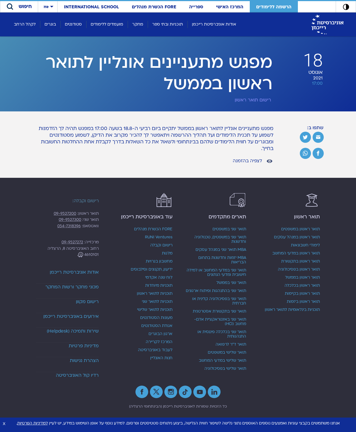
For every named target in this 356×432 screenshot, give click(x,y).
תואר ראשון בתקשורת (300, 261)
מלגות (167, 253)
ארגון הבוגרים (160, 334)
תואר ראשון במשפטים (300, 229)
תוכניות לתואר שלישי (154, 310)
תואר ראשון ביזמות (303, 301)
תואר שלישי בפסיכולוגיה (225, 368)
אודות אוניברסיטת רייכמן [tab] (214, 24)
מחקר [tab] (137, 24)
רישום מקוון (87, 302)
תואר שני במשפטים (229, 229)
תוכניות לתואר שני (157, 301)
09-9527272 (72, 242)
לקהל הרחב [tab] (25, 24)
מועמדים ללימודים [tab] (107, 24)
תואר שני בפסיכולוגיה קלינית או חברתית (219, 301)
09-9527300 (70, 219)
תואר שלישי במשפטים (227, 352)
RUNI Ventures (158, 237)
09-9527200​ (65, 213)
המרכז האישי (229, 7)
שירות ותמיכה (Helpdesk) (73, 331)
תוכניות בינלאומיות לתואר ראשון (292, 310)
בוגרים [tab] (50, 24)
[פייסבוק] (318, 153)
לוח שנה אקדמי (158, 277)
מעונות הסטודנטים (156, 318)
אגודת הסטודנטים (156, 326)
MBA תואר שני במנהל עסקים (221, 250)
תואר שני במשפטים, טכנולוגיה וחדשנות (220, 239)
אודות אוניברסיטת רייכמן (74, 272)
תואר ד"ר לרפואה (231, 344)
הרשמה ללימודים (273, 7)
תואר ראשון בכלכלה (302, 285)
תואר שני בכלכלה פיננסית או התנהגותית (221, 334)
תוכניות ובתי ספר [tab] (167, 24)
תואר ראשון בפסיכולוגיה (299, 269)
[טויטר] (305, 137)
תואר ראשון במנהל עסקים (297, 237)
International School (91, 7)
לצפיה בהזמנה (248, 161)
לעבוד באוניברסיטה (155, 350)
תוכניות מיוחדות (158, 285)
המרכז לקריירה (159, 342)
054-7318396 (69, 226)
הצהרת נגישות (84, 361)
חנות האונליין (161, 358)
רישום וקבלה (161, 245)
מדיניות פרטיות (84, 346)
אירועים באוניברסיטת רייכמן (71, 316)
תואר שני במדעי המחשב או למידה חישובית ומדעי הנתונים (216, 272)
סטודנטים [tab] (73, 24)
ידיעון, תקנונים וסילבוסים (151, 269)
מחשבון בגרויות (159, 261)
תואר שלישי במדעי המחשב (222, 360)
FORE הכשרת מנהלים (154, 7)
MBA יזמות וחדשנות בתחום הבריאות (222, 260)
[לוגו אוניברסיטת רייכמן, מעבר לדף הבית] (327, 24)
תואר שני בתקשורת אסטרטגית (219, 311)
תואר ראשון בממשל (302, 277)
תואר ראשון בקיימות (302, 293)
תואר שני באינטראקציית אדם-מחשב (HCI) (220, 321)
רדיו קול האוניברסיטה (77, 375)
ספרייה (196, 7)
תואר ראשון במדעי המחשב (296, 253)
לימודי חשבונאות (305, 245)
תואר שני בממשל (231, 283)
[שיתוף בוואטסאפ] (305, 153)
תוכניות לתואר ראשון (154, 293)
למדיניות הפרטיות (32, 423)
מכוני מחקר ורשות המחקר (72, 287)
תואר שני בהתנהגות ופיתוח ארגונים (216, 291)
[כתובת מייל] (318, 137)
